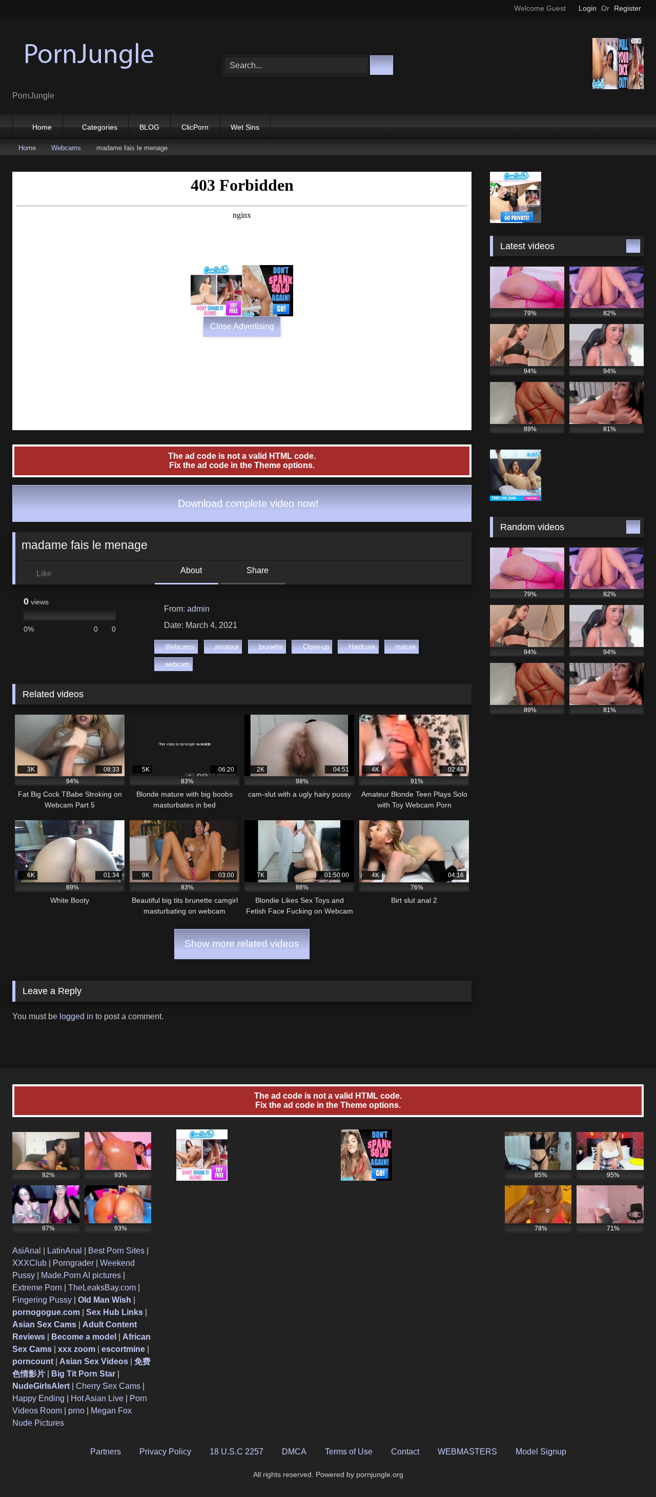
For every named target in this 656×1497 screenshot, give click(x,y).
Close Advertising (242, 326)
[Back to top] (625, 1466)
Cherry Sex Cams (108, 1386)
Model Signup (541, 1451)
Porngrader (73, 1263)
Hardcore (361, 647)
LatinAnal (64, 1250)
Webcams (66, 148)
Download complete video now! (247, 503)
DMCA (294, 1451)
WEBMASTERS (467, 1451)
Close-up (316, 647)
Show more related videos (241, 943)
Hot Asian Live (97, 1398)
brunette (271, 647)
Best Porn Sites (116, 1250)
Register (627, 8)
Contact (405, 1451)
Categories (99, 127)
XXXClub (29, 1263)
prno (76, 1410)
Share (256, 570)
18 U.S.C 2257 (236, 1451)
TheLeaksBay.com (102, 1287)
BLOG (149, 127)
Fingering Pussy (42, 1300)
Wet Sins (245, 127)
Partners (105, 1451)
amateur (227, 647)
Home (42, 127)
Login (588, 8)
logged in (76, 1016)
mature (405, 647)
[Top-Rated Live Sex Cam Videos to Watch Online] (89, 57)
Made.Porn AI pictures (81, 1275)
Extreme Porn (37, 1287)
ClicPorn (195, 127)
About (190, 570)
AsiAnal (26, 1250)
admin (198, 608)
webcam (177, 664)
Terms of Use (349, 1451)
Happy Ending (38, 1398)
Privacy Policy (165, 1451)
